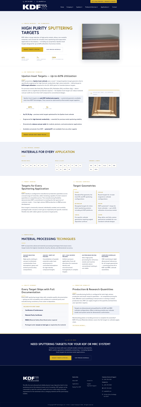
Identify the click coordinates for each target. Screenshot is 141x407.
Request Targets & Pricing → (32, 49)
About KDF (75, 380)
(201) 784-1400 (107, 379)
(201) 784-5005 (108, 385)
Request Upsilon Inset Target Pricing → (36, 134)
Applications (75, 384)
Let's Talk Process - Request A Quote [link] (104, 1)
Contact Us (89, 380)
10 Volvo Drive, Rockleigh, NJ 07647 (110, 395)
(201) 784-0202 (107, 388)
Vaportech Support (91, 385)
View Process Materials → (79, 325)
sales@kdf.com (107, 391)
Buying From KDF (76, 387)
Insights (89, 384)
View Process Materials (53, 49)
